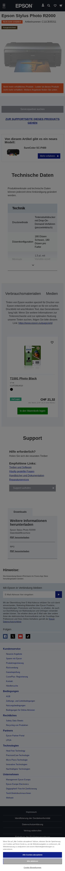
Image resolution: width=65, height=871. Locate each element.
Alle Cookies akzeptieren (33, 855)
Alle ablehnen (32, 861)
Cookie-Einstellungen (32, 867)
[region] (32, 854)
